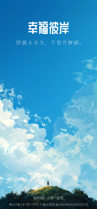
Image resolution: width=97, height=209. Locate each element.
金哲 (60, 197)
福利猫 (38, 197)
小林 (50, 197)
